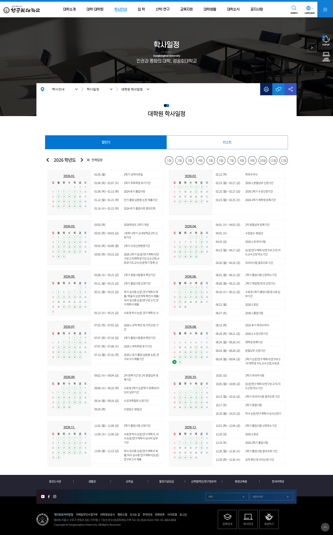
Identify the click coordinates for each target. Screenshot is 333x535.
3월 (190, 160)
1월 (169, 160)
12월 (284, 160)
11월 (273, 160)
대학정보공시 (107, 514)
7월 (231, 160)
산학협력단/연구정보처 (203, 481)
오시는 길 (135, 514)
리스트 (227, 142)
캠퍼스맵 (122, 514)
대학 (210, 496)
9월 (252, 160)
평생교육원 (241, 481)
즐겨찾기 (278, 89)
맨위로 (325, 527)
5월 (211, 160)
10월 (263, 160)
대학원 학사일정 (132, 89)
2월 (179, 160)
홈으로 (42, 89)
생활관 (92, 481)
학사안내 (58, 89)
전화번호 (160, 514)
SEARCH (294, 13)
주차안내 (147, 514)
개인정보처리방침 (63, 514)
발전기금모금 (166, 481)
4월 (200, 160)
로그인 (183, 514)
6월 (221, 160)
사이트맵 (172, 514)
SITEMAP (325, 9)
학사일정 (93, 89)
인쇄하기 (266, 89)
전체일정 (97, 160)
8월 (242, 160)
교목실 (129, 481)
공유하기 (290, 89)
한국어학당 (278, 481)
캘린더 (105, 142)
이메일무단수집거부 (87, 514)
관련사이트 (258, 496)
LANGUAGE (310, 13)
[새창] (43, 496)
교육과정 (312, 47)
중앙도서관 (55, 481)
